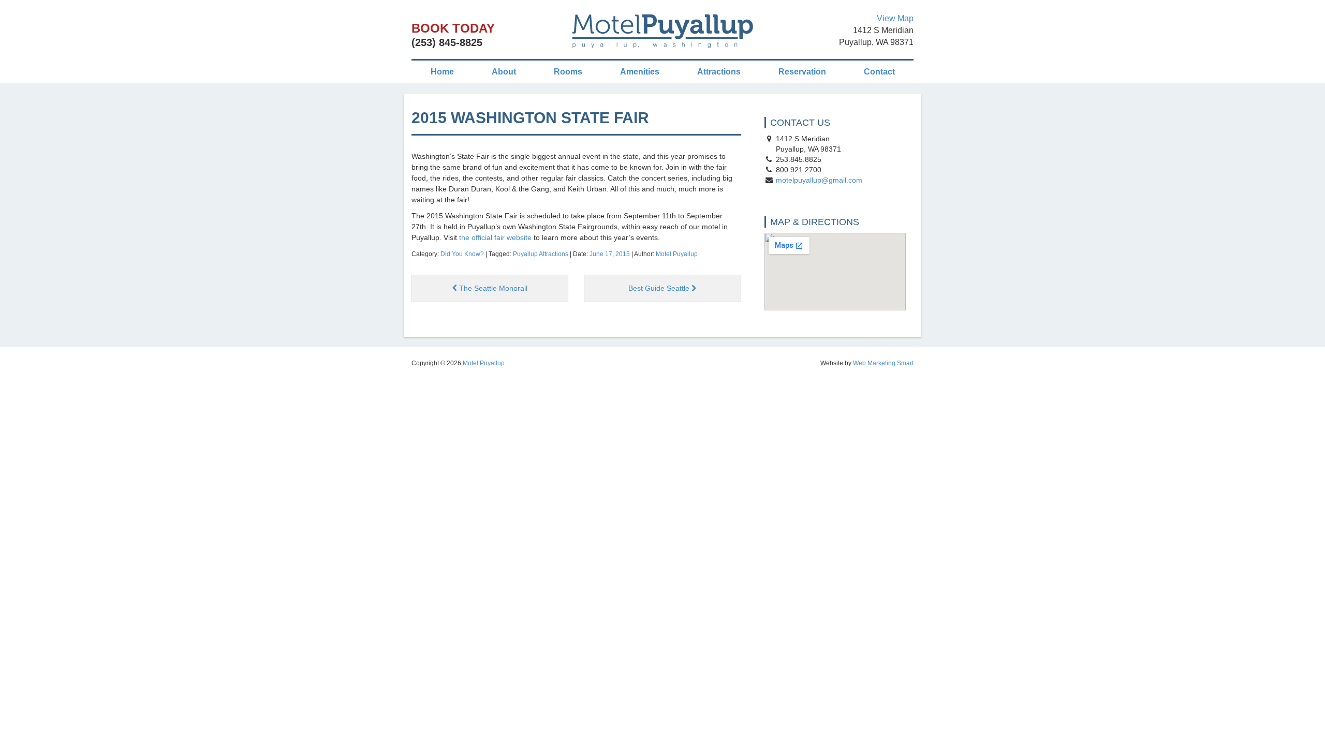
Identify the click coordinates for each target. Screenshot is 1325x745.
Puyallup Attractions (540, 254)
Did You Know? (462, 254)
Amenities (639, 71)
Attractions (719, 71)
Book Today (453, 28)
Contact (879, 71)
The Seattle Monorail (492, 288)
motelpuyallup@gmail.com (819, 180)
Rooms (568, 71)
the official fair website (495, 237)
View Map (895, 18)
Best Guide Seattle (659, 288)
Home (442, 71)
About (504, 71)
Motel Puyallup (677, 254)
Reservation (802, 71)
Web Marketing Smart (883, 363)
